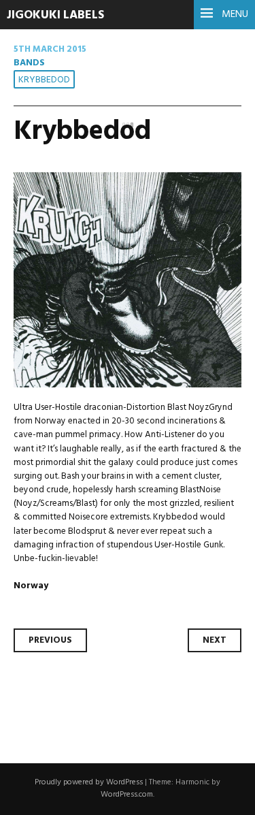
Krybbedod (44, 80)
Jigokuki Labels (55, 15)
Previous (50, 640)
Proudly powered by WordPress (89, 782)
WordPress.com (127, 794)
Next (214, 640)
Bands (29, 63)
